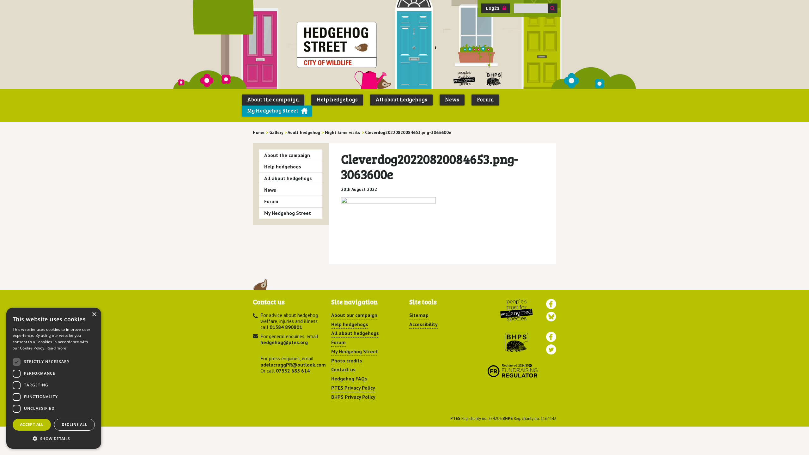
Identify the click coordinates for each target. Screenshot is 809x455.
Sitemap (419, 315)
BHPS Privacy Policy (353, 397)
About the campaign (273, 99)
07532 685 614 (293, 370)
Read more (56, 348)
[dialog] (53, 378)
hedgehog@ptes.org (284, 342)
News (452, 99)
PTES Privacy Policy (353, 388)
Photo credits (346, 360)
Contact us (343, 369)
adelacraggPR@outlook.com (293, 364)
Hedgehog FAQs (349, 378)
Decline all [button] (74, 424)
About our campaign (354, 315)
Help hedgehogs (337, 99)
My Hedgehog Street (272, 110)
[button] (54, 438)
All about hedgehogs (401, 99)
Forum (485, 99)
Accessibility (423, 324)
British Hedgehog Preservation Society (493, 78)
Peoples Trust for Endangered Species (464, 78)
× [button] (94, 314)
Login (493, 8)
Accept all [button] (32, 424)
